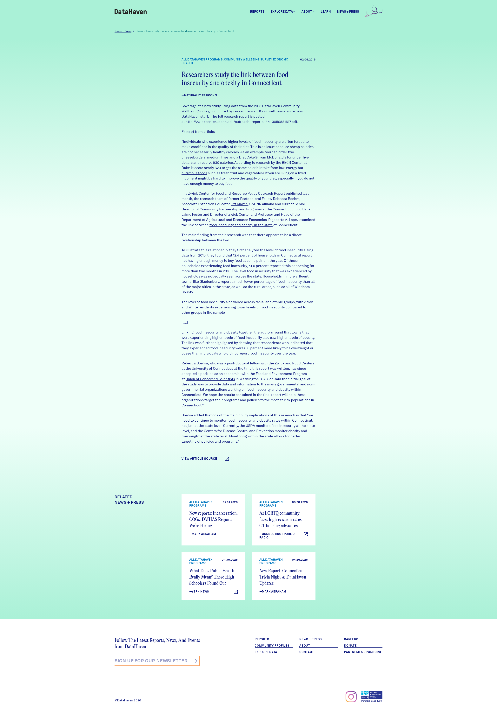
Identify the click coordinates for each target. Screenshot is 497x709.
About (304, 645)
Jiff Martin (239, 204)
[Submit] (194, 661)
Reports (257, 11)
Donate (350, 645)
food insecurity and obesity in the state (241, 225)
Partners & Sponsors (362, 652)
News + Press (348, 11)
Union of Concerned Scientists (210, 379)
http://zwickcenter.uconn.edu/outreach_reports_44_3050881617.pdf (241, 122)
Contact (306, 652)
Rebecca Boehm (286, 199)
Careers (351, 639)
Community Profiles (272, 645)
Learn (326, 11)
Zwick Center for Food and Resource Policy (222, 193)
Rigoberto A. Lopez (283, 220)
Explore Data (266, 652)
